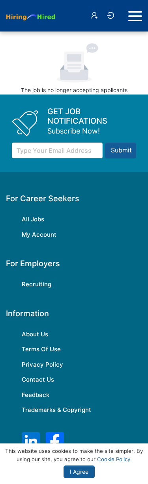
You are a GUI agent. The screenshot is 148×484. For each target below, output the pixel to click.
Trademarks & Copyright (56, 410)
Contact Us (38, 379)
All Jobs (33, 219)
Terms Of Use (41, 349)
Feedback (35, 395)
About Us (35, 334)
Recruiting (36, 284)
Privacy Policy (42, 364)
